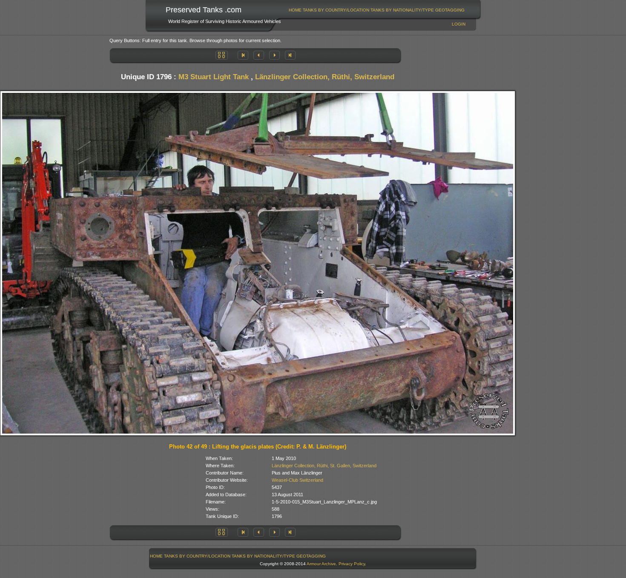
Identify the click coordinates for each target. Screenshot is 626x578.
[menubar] (376, 10)
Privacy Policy (352, 563)
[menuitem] (295, 10)
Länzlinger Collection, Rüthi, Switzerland (324, 77)
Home (295, 10)
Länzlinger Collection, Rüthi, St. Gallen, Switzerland (324, 465)
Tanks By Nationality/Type (402, 10)
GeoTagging (450, 10)
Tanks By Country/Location (336, 10)
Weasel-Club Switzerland (297, 480)
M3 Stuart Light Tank (213, 77)
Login (458, 24)
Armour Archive (321, 563)
